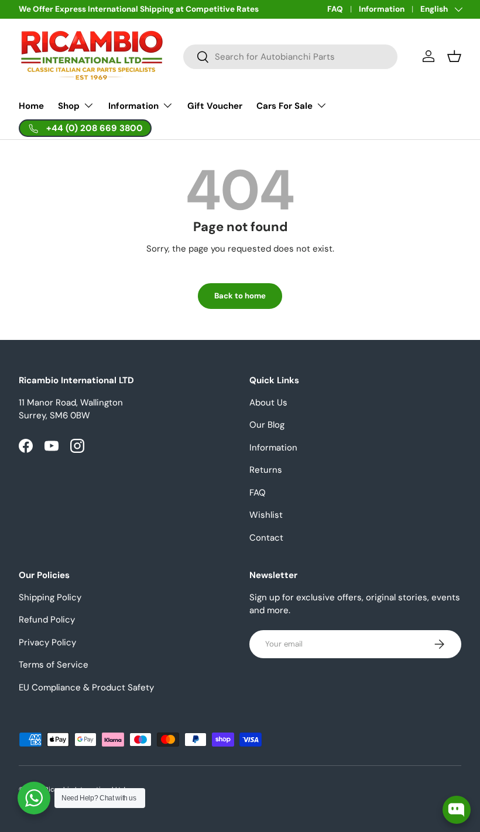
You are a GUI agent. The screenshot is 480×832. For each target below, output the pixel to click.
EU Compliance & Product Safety (86, 687)
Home (31, 106)
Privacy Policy (47, 642)
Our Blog (266, 425)
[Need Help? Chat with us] (34, 798)
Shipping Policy (50, 597)
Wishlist (266, 515)
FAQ (335, 9)
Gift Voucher (214, 106)
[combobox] (290, 56)
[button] (454, 56)
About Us (268, 402)
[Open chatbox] (457, 810)
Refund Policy (47, 619)
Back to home (240, 296)
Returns (265, 470)
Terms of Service (53, 665)
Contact (266, 538)
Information (381, 9)
